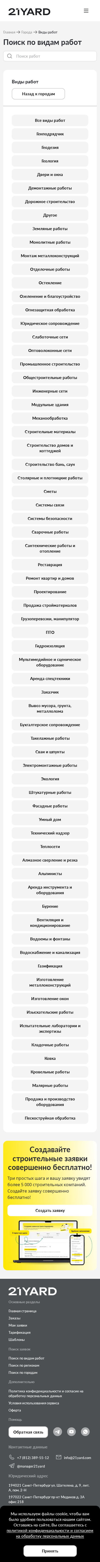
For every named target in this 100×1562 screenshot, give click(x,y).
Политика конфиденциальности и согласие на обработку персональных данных (46, 1393)
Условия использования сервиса (34, 1403)
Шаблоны (17, 1339)
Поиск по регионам (24, 1365)
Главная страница (23, 1311)
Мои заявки (18, 1325)
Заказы (14, 1318)
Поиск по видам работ (27, 1358)
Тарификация (19, 1332)
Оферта (15, 1410)
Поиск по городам (23, 1372)
